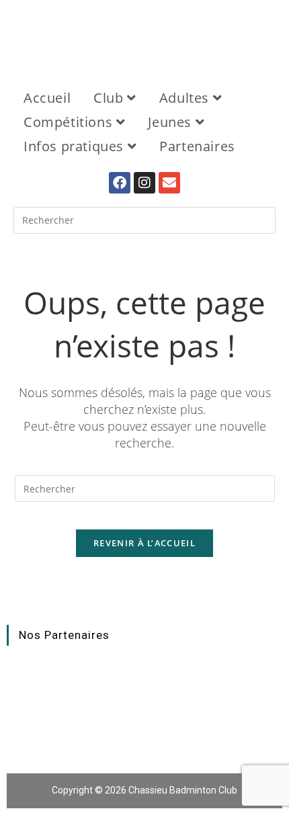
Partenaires (197, 146)
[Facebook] (119, 183)
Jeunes (171, 122)
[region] (144, 36)
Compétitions (70, 122)
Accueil (47, 98)
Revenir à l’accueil (144, 543)
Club (110, 98)
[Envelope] (169, 183)
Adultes (186, 98)
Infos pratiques (76, 146)
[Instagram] (144, 183)
